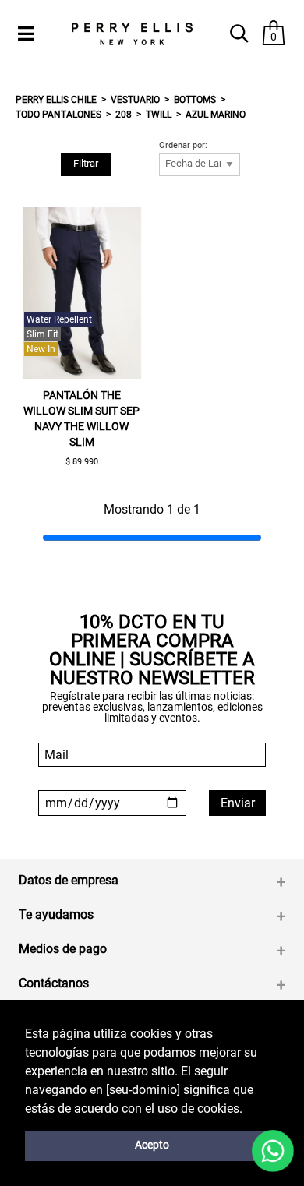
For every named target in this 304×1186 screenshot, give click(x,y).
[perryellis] (131, 34)
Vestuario (135, 99)
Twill (158, 114)
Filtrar (85, 163)
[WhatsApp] (273, 1151)
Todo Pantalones (58, 114)
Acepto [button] (152, 1145)
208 (123, 114)
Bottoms (195, 99)
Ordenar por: (183, 145)
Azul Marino (216, 114)
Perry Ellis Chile (56, 99)
